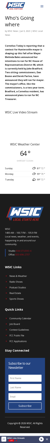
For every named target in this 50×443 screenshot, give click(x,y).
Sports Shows (16, 298)
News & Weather (18, 276)
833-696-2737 (22, 254)
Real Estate (15, 293)
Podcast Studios (17, 287)
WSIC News (13, 31)
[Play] (41, 439)
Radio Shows (16, 281)
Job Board (14, 324)
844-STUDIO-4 (23, 250)
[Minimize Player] (47, 439)
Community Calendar (20, 318)
